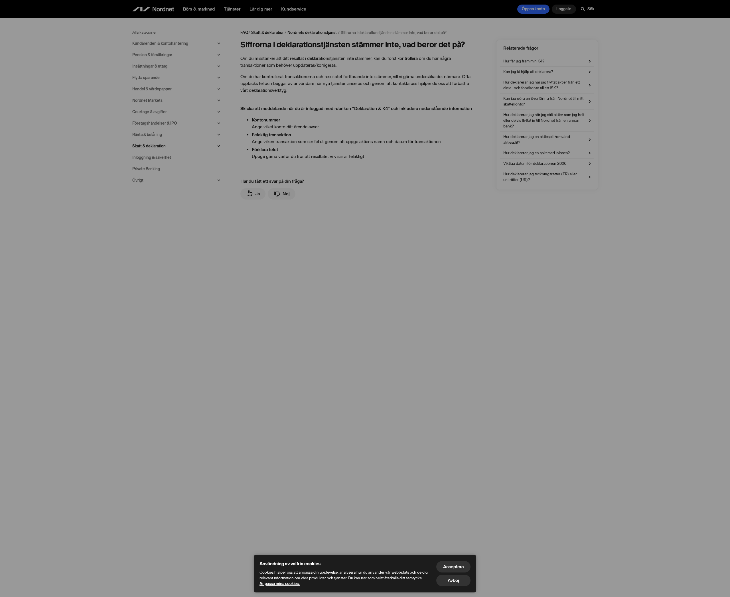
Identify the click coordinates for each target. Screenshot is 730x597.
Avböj (453, 580)
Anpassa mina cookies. (279, 583)
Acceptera (453, 566)
